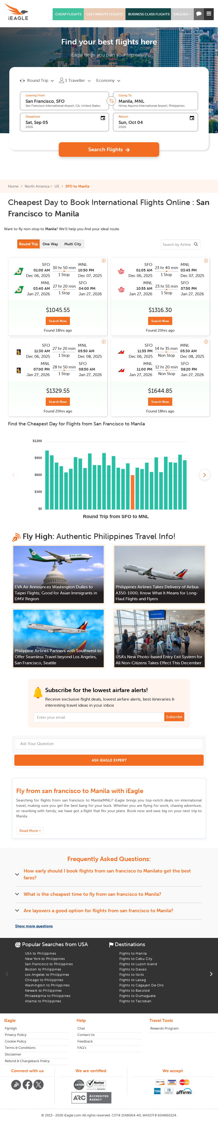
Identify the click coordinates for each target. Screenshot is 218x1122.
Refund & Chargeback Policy (27, 1061)
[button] (182, 14)
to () (87, 800)
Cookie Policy (15, 1041)
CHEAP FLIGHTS (68, 14)
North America (37, 186)
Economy (105, 80)
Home (14, 186)
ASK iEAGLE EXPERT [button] (109, 760)
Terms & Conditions (20, 1047)
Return (123, 116)
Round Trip (28, 244)
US (56, 186)
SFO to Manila (77, 186)
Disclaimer (13, 1054)
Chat (81, 1028)
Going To (125, 95)
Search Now (58, 321)
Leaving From (35, 95)
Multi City (72, 244)
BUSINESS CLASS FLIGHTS (149, 14)
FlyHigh (11, 1028)
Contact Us (86, 1034)
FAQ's (81, 1047)
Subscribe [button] (174, 716)
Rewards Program (164, 1028)
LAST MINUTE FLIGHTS (104, 14)
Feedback (85, 1041)
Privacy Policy (16, 1034)
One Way (50, 244)
